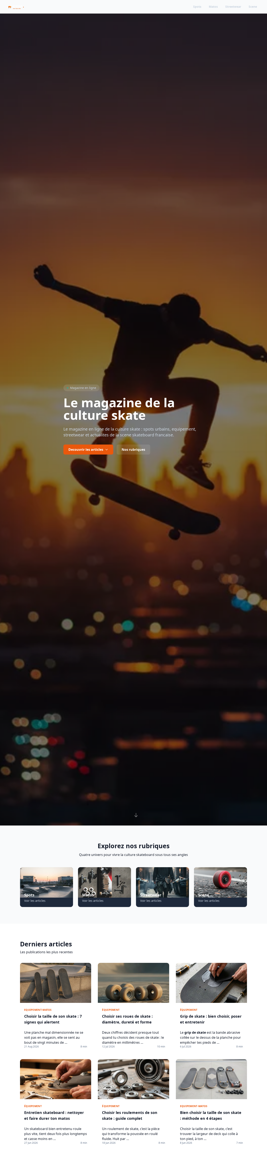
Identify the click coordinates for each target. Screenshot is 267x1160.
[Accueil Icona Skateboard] (18, 6)
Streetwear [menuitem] (233, 7)
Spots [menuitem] (197, 7)
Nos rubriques (133, 449)
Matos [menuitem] (213, 7)
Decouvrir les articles (85, 449)
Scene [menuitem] (253, 7)
